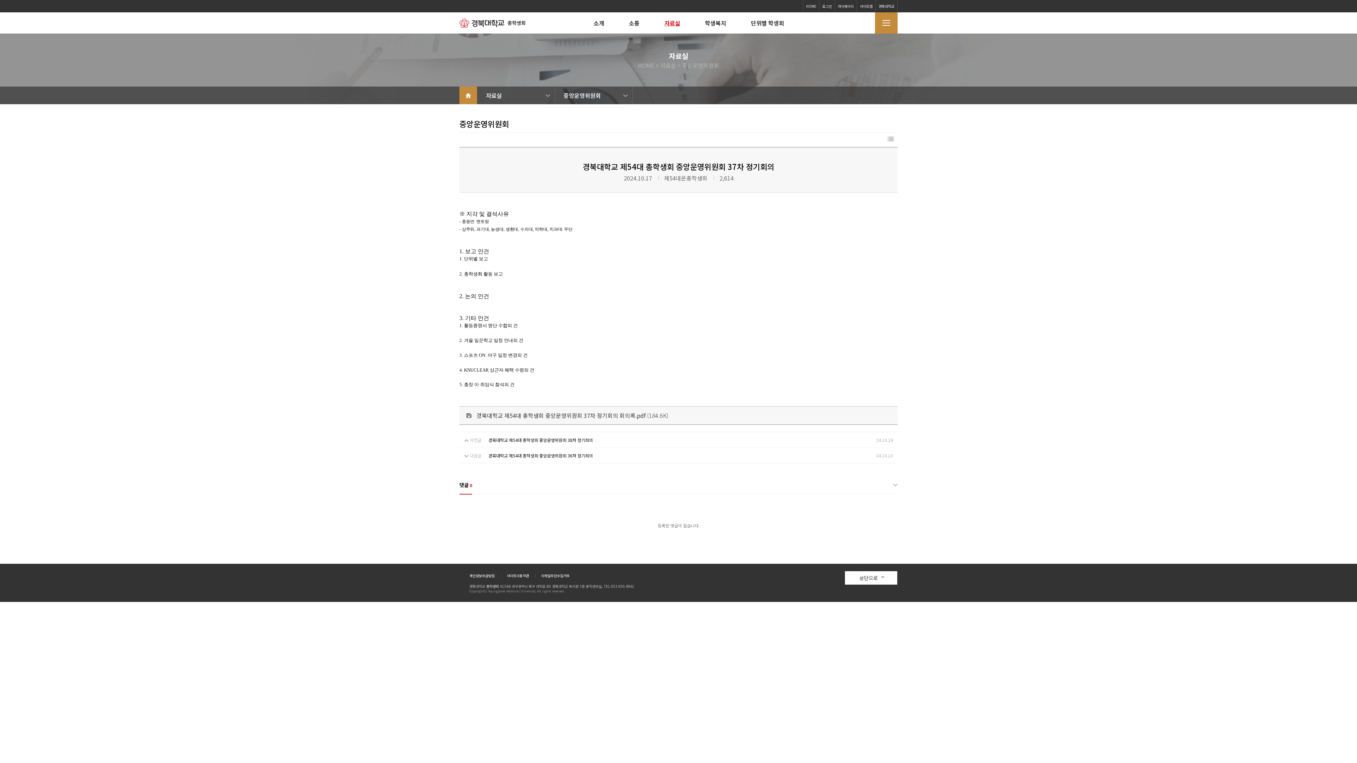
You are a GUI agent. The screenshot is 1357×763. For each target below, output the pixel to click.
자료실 (672, 23)
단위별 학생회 (767, 23)
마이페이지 (846, 6)
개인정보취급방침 (482, 576)
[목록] (890, 139)
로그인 (827, 6)
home (468, 95)
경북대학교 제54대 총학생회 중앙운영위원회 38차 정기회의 (540, 440)
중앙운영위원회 (582, 95)
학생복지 (715, 23)
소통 (634, 23)
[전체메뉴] (886, 23)
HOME (811, 6)
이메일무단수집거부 (555, 576)
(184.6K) (572, 415)
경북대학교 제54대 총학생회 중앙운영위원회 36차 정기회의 (540, 456)
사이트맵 (866, 6)
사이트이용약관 (518, 576)
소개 (599, 23)
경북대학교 (886, 6)
